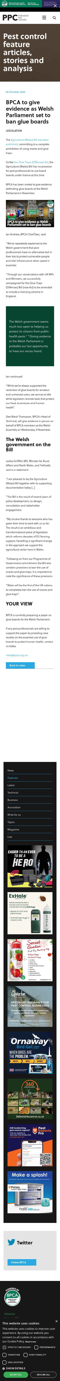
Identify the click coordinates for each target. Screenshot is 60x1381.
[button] (30, 1368)
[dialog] (30, 1349)
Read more (30, 1341)
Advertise (9, 1314)
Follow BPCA (18, 1262)
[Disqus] (30, 714)
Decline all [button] (43, 1374)
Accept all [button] (16, 1374)
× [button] (56, 1321)
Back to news (17, 665)
